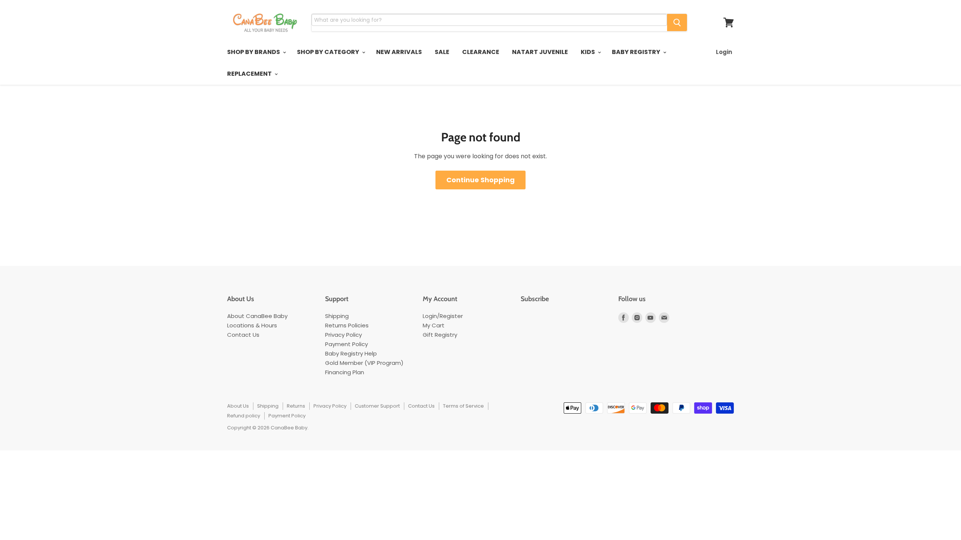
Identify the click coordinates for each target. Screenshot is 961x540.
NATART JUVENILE (540, 52)
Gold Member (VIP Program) (364, 363)
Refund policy (243, 415)
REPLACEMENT (250, 73)
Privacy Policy (343, 335)
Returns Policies (347, 325)
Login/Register (443, 316)
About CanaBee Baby (257, 316)
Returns (296, 406)
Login (724, 52)
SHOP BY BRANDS (254, 52)
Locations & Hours (252, 325)
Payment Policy (346, 344)
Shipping (337, 316)
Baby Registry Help (351, 353)
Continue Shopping (480, 179)
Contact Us (243, 335)
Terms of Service (463, 406)
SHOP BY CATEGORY (328, 52)
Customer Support (377, 406)
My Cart (433, 325)
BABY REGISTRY (636, 52)
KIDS (588, 52)
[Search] (677, 22)
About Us (238, 406)
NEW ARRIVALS (399, 52)
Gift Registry (440, 335)
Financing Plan (344, 372)
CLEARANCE (480, 52)
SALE (442, 52)
